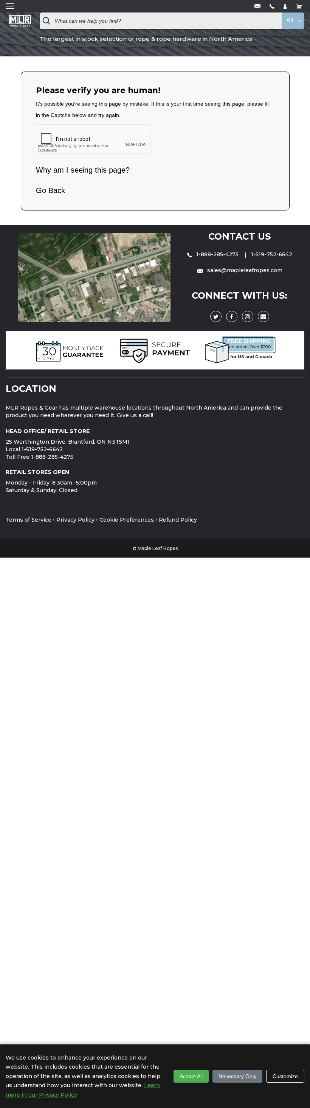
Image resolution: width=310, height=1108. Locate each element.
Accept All (191, 1076)
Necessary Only (237, 1076)
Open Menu (10, 6)
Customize (285, 1076)
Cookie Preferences (126, 519)
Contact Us (239, 236)
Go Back (50, 190)
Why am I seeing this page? (83, 170)
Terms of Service (28, 519)
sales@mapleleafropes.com (244, 270)
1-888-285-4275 (217, 254)
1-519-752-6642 (271, 254)
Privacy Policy (75, 519)
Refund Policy (178, 519)
